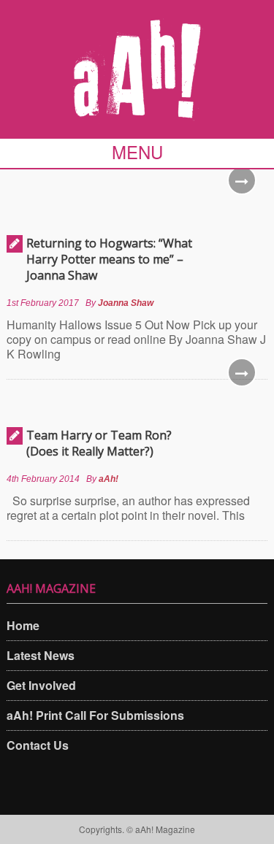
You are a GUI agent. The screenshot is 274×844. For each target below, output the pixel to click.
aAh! (108, 479)
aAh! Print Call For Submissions (95, 715)
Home (23, 625)
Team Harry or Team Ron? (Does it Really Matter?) (99, 443)
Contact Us (38, 745)
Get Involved (41, 685)
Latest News (41, 655)
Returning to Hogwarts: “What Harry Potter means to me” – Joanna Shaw (109, 259)
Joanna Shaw (125, 303)
